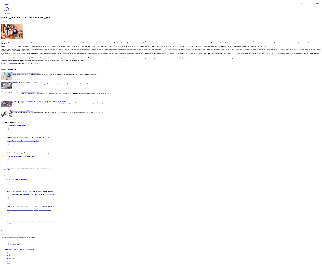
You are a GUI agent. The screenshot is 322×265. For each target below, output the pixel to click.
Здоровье (10, 253)
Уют (8, 263)
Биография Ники (9, 9)
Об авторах (31, 249)
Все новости (7, 223)
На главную (4, 63)
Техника (9, 260)
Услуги (9, 261)
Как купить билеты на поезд (17, 179)
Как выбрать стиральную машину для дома (24, 82)
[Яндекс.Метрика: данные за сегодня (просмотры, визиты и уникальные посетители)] (13, 244)
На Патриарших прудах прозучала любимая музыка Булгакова (31, 194)
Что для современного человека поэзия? (22, 156)
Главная (6, 4)
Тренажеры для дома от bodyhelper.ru (22, 111)
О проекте (7, 13)
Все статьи (7, 169)
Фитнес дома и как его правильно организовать (25, 73)
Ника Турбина (13, 249)
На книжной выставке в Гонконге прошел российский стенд (29, 210)
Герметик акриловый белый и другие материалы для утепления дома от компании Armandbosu (39, 101)
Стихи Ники (7, 7)
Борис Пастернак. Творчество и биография (23, 141)
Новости (6, 5)
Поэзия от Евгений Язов (16, 125)
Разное (11, 63)
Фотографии (7, 10)
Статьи (6, 12)
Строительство (11, 258)
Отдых (9, 255)
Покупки (10, 257)
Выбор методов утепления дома (30, 92)
